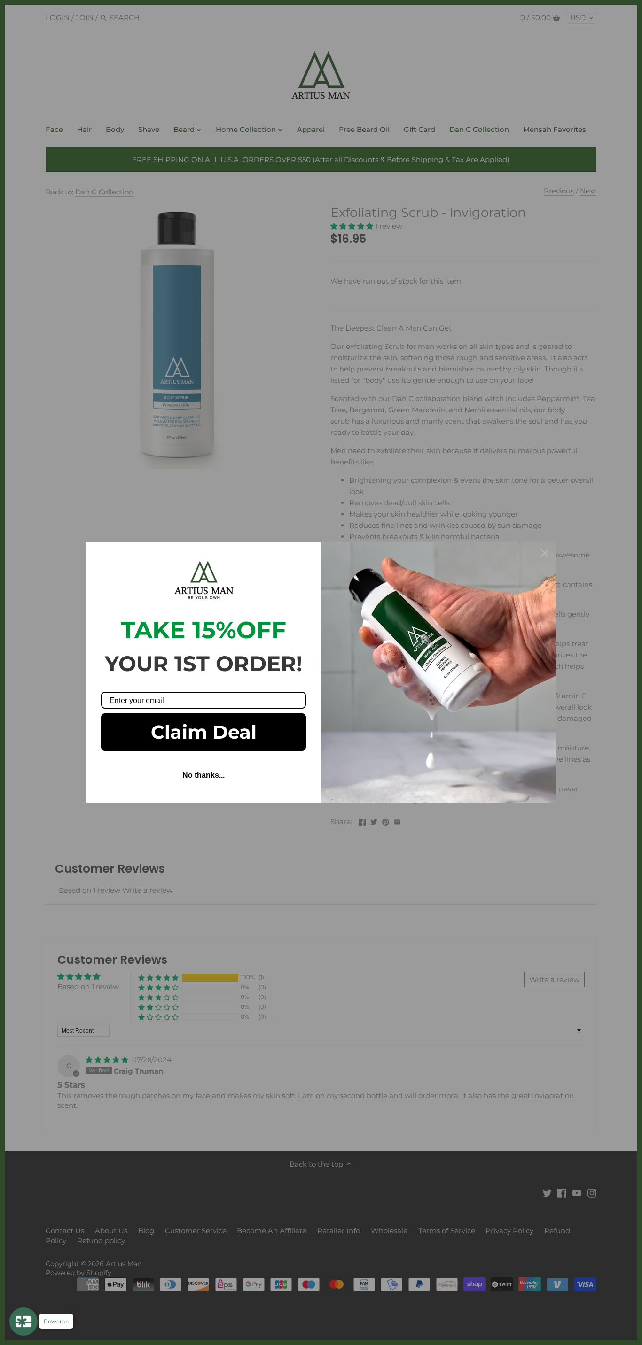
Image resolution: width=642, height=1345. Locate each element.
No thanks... (203, 775)
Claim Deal (204, 731)
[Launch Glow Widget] (23, 1321)
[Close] (544, 553)
